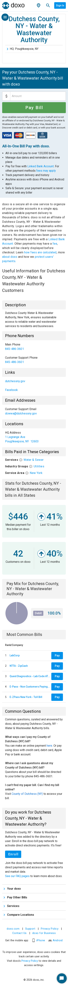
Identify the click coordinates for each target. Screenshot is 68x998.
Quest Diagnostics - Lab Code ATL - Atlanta (30, 676)
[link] (34, 346)
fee (55, 243)
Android (58, 940)
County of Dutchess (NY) (27, 794)
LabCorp (15, 655)
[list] (34, 353)
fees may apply (46, 170)
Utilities (39, 466)
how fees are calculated (40, 252)
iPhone (40, 940)
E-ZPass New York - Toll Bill (26, 697)
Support (30, 928)
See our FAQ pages (17, 876)
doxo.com (13, 928)
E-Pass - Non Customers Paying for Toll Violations (30, 686)
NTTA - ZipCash (19, 665)
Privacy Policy (49, 928)
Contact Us (19, 933)
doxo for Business (44, 933)
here (49, 745)
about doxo (10, 256)
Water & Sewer (34, 460)
